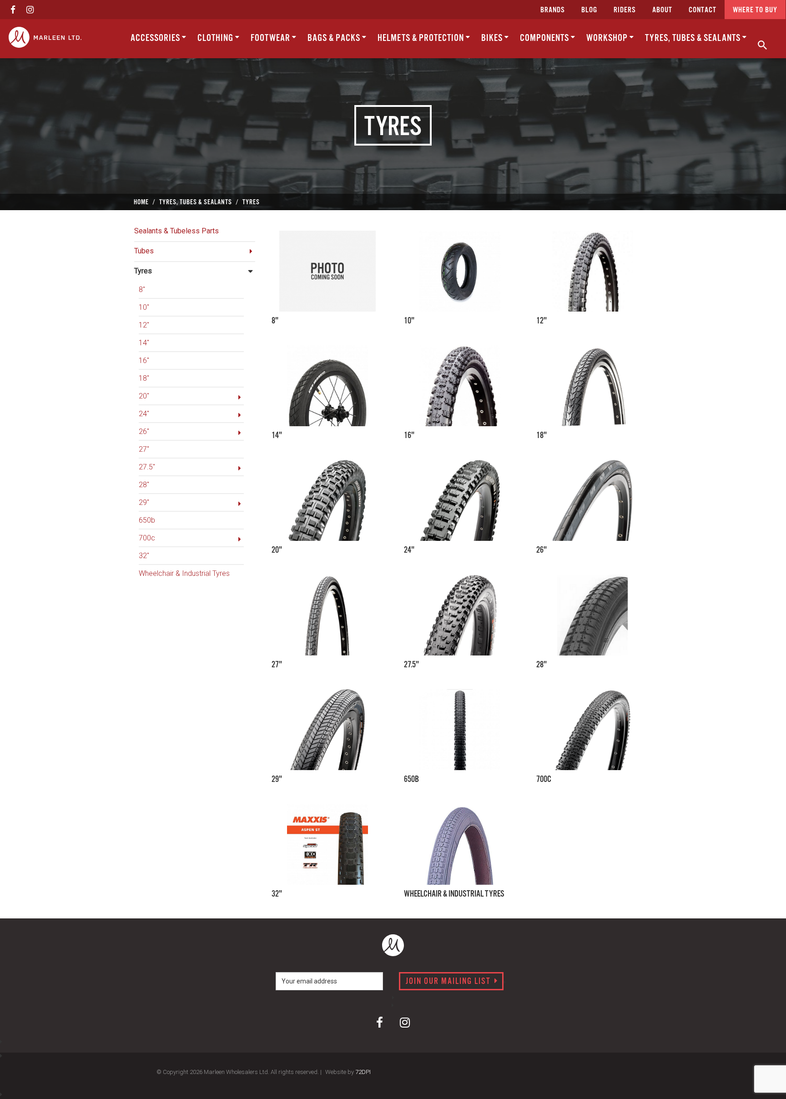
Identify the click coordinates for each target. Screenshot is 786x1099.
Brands (552, 10)
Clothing (216, 38)
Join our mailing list (449, 981)
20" (144, 396)
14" (144, 342)
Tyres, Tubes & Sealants (693, 38)
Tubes (144, 251)
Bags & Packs (334, 38)
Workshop (608, 38)
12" (144, 325)
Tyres (143, 271)
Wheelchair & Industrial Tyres (184, 573)
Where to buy (755, 10)
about (662, 10)
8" (142, 289)
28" (144, 484)
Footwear (271, 38)
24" (144, 413)
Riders (625, 10)
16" (144, 360)
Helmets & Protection (422, 38)
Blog (589, 10)
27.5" (147, 467)
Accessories (156, 38)
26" (144, 431)
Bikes (492, 38)
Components (545, 38)
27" (144, 449)
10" (144, 307)
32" (144, 555)
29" (144, 502)
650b (147, 520)
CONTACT (702, 10)
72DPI (363, 1072)
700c (147, 538)
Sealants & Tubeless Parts (176, 231)
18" (144, 378)
